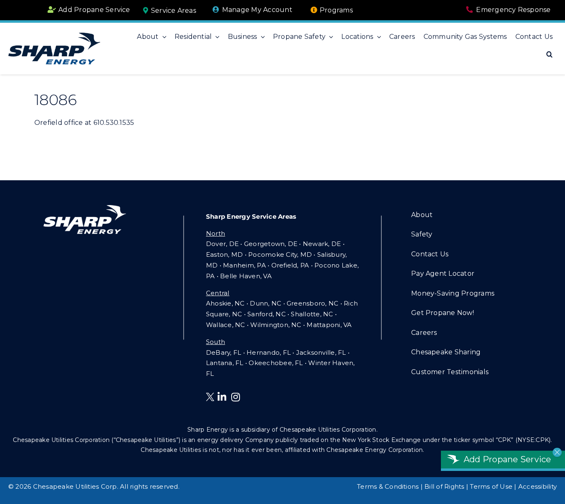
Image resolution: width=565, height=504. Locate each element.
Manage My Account (257, 10)
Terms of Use (491, 486)
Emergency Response (513, 10)
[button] (549, 54)
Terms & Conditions (388, 486)
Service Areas (173, 10)
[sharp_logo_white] (84, 208)
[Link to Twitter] (212, 398)
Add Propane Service (94, 10)
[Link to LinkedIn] (222, 397)
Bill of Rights (444, 486)
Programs (336, 10)
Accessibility (537, 486)
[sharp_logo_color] (54, 36)
